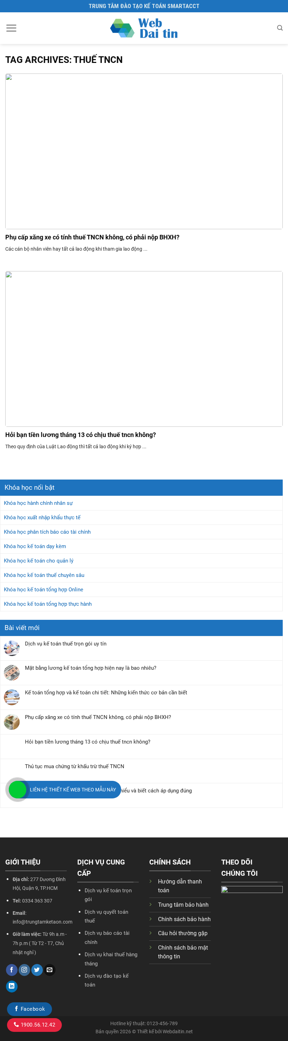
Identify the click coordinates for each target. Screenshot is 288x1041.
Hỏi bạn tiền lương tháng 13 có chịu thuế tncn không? (87, 742)
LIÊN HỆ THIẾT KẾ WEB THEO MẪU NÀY (73, 789)
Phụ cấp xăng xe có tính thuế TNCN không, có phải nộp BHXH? (98, 717)
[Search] (280, 28)
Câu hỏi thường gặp (183, 933)
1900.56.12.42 (37, 1025)
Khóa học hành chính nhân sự (38, 503)
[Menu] (11, 28)
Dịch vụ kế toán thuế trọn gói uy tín (65, 644)
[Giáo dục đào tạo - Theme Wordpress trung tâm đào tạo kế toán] (144, 28)
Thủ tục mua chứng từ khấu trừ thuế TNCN (74, 766)
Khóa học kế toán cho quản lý (38, 561)
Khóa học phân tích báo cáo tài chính (47, 532)
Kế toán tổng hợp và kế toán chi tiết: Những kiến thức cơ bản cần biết (106, 692)
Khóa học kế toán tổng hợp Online (43, 589)
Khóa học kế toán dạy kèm (35, 546)
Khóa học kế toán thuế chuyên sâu (44, 575)
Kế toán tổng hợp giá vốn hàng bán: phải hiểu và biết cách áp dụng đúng (108, 791)
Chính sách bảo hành (184, 919)
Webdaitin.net (178, 1032)
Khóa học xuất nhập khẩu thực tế (42, 517)
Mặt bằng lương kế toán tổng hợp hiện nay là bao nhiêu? (90, 668)
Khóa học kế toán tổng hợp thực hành (48, 604)
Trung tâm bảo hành (183, 904)
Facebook (32, 1009)
